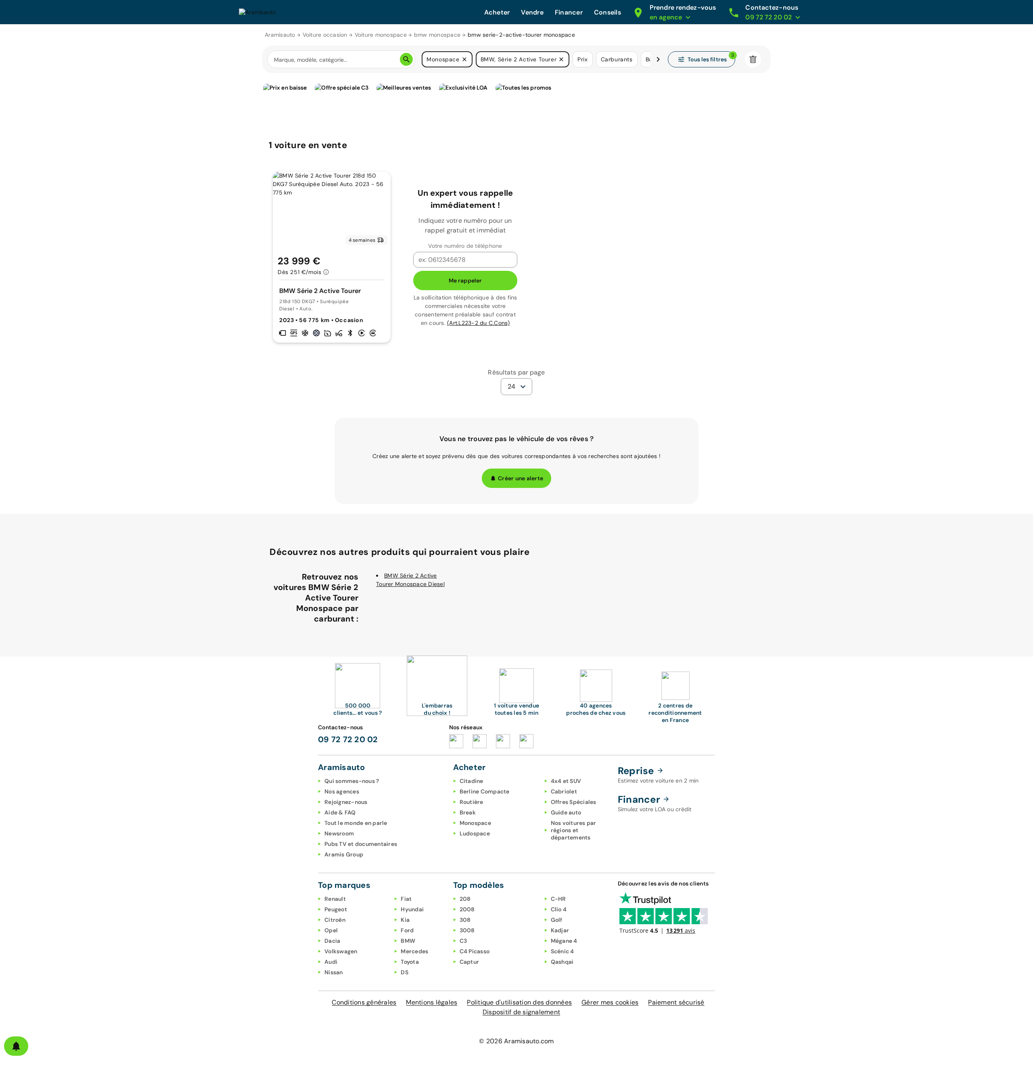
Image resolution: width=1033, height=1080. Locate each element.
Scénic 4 (562, 951)
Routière (471, 802)
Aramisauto (280, 34)
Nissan (333, 972)
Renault (335, 898)
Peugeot (335, 909)
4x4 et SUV (566, 781)
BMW (408, 940)
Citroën (334, 919)
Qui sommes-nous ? (351, 781)
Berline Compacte (485, 791)
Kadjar (560, 930)
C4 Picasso (475, 951)
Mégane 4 (564, 940)
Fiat (406, 898)
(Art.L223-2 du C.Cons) (478, 323)
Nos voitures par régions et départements (573, 830)
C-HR (558, 898)
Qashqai (562, 961)
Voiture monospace (381, 34)
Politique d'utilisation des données (519, 1002)
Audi (330, 961)
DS (404, 972)
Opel (331, 930)
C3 (463, 940)
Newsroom (339, 833)
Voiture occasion (325, 34)
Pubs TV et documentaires (360, 844)
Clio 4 (559, 909)
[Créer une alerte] (16, 1046)
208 (465, 898)
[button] (464, 59)
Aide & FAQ (340, 812)
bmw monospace (437, 34)
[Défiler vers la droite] (658, 59)
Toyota (410, 961)
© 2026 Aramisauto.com (516, 1041)
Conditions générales (364, 1002)
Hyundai (412, 909)
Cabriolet (564, 791)
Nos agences (341, 791)
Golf (557, 919)
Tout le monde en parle (355, 823)
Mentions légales (431, 1002)
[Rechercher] (406, 59)
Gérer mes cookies (609, 1002)
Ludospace (475, 833)
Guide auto (566, 812)
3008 (467, 930)
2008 (467, 909)
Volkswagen (341, 951)
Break (468, 812)
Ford (407, 930)
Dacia (332, 940)
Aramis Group (343, 854)
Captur (469, 961)
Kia (405, 919)
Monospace (475, 823)
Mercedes (414, 951)
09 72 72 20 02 (348, 739)
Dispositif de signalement (521, 1012)
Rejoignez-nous (346, 802)
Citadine (471, 781)
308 (465, 919)
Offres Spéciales (573, 802)
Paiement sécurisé (676, 1002)
